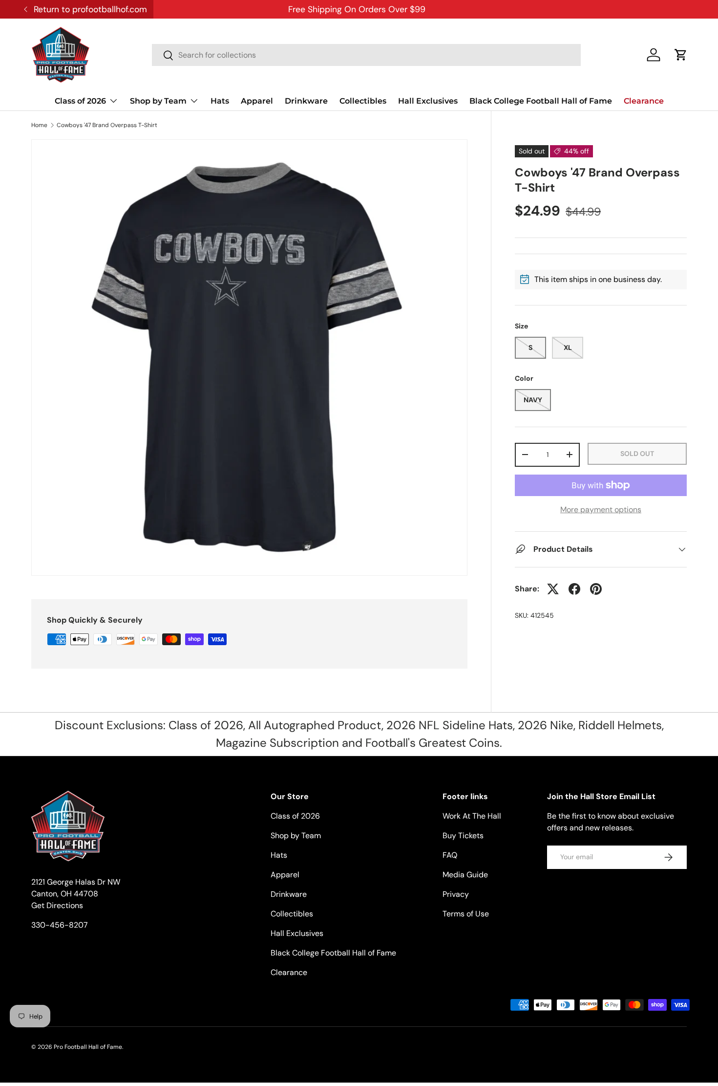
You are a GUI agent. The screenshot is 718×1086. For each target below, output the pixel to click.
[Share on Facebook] (574, 589)
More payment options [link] (600, 509)
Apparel (257, 101)
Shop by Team (158, 101)
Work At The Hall (472, 816)
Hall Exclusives (428, 101)
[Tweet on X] (553, 589)
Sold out (637, 453)
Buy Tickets (463, 835)
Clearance (644, 101)
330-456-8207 (59, 925)
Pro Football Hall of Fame (88, 1047)
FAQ (450, 855)
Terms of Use (466, 914)
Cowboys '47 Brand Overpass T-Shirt (107, 125)
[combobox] (366, 55)
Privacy (456, 894)
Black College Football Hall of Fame (540, 101)
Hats (220, 101)
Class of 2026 (80, 101)
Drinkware (306, 101)
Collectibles (362, 101)
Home (39, 125)
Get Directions (57, 905)
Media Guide (465, 874)
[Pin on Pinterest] (596, 589)
